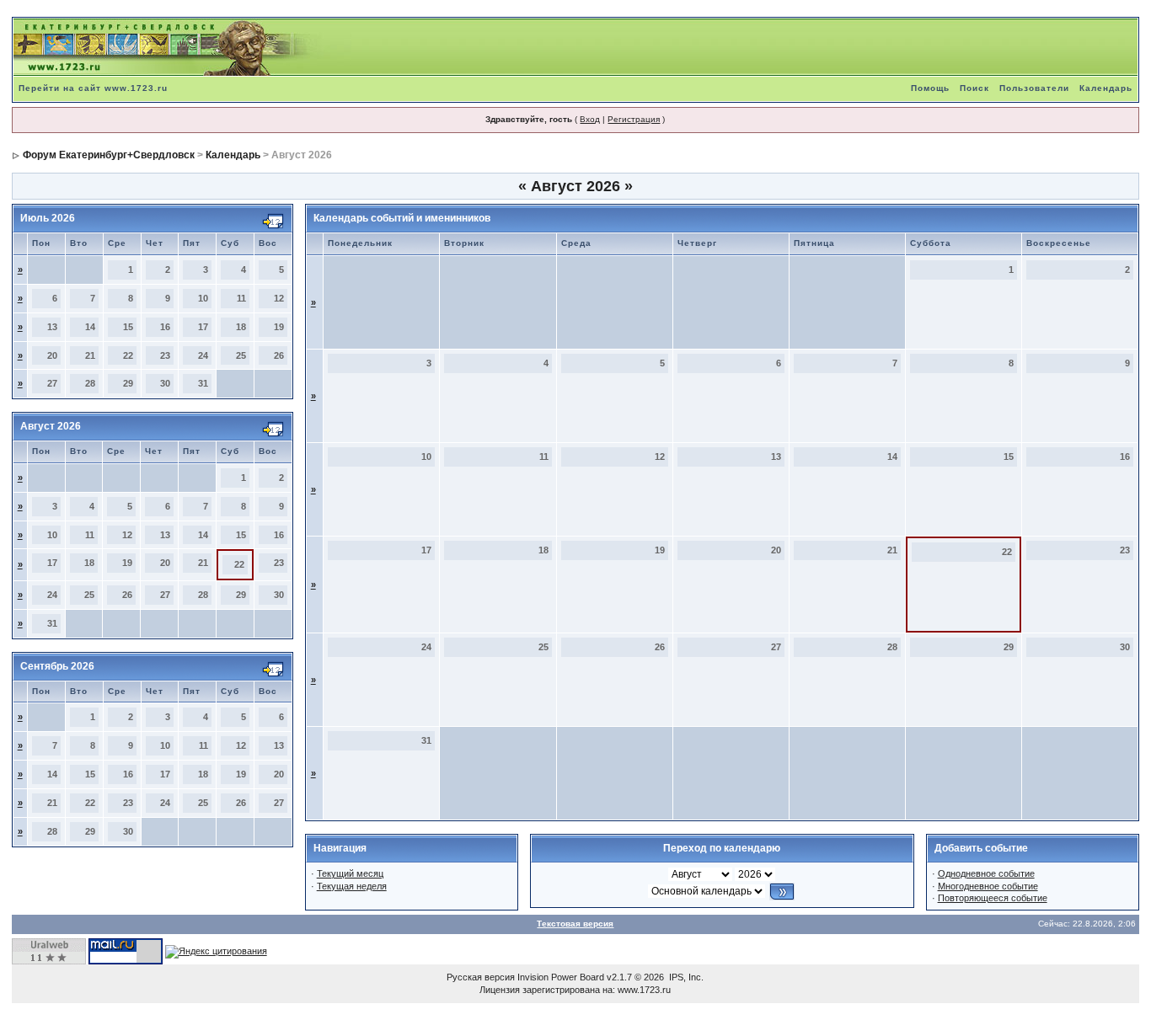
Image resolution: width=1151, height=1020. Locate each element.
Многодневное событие (988, 886)
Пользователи (1034, 88)
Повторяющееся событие (992, 898)
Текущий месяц (350, 873)
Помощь (930, 88)
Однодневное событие (986, 873)
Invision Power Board (560, 977)
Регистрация (634, 119)
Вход (590, 119)
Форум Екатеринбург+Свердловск (109, 155)
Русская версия (481, 977)
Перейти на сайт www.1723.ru (93, 88)
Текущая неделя (352, 886)
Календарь (1105, 88)
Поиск (974, 88)
